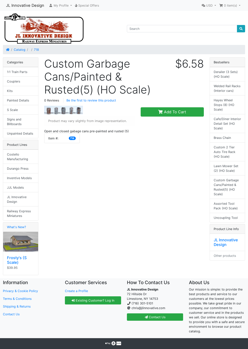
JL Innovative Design (25, 5)
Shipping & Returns (17, 306)
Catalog (19, 50)
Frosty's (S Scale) (17, 260)
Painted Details (18, 100)
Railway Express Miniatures (19, 213)
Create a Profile (76, 291)
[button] (60, 5)
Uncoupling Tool (226, 218)
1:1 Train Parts (17, 72)
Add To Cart (174, 112)
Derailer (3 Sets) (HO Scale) (226, 74)
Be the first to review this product (91, 100)
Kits (10, 91)
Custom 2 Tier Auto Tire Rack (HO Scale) (224, 151)
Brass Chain (222, 138)
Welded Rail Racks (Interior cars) (227, 88)
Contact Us (11, 314)
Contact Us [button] (156, 317)
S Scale (12, 110)
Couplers (13, 81)
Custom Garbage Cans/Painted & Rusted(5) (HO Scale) (226, 187)
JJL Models (15, 187)
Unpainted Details (20, 133)
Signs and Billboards (14, 121)
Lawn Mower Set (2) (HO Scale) (226, 168)
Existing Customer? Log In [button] (94, 300)
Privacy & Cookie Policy (20, 291)
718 (36, 50)
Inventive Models (19, 178)
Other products (225, 256)
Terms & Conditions (17, 299)
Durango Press (17, 168)
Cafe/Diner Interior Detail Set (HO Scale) (227, 123)
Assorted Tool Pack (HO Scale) (226, 206)
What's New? (16, 227)
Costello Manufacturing (17, 156)
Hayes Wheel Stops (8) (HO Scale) (224, 104)
